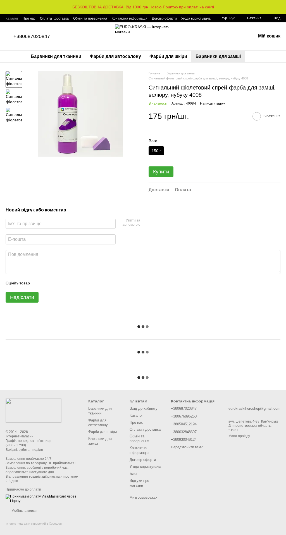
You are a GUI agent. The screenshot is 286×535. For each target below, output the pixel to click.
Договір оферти (164, 18)
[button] (281, 7)
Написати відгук (212, 103)
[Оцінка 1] (39, 283)
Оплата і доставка (54, 18)
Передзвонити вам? (187, 447)
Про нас (29, 18)
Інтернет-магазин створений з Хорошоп (34, 523)
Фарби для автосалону (115, 56)
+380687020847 (31, 36)
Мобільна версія (24, 511)
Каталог (12, 18)
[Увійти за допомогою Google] (146, 223)
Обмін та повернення (90, 18)
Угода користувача (196, 18)
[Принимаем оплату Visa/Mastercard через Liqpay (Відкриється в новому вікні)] (43, 499)
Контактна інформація (129, 18)
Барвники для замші (218, 56)
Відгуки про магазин (139, 483)
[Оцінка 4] (65, 283)
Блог (134, 474)
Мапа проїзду (239, 436)
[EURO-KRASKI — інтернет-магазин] (33, 410)
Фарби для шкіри (168, 56)
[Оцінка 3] (57, 283)
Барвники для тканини (56, 56)
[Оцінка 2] (48, 283)
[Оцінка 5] (74, 283)
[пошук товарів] (255, 56)
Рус (232, 18)
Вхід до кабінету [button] (144, 408)
